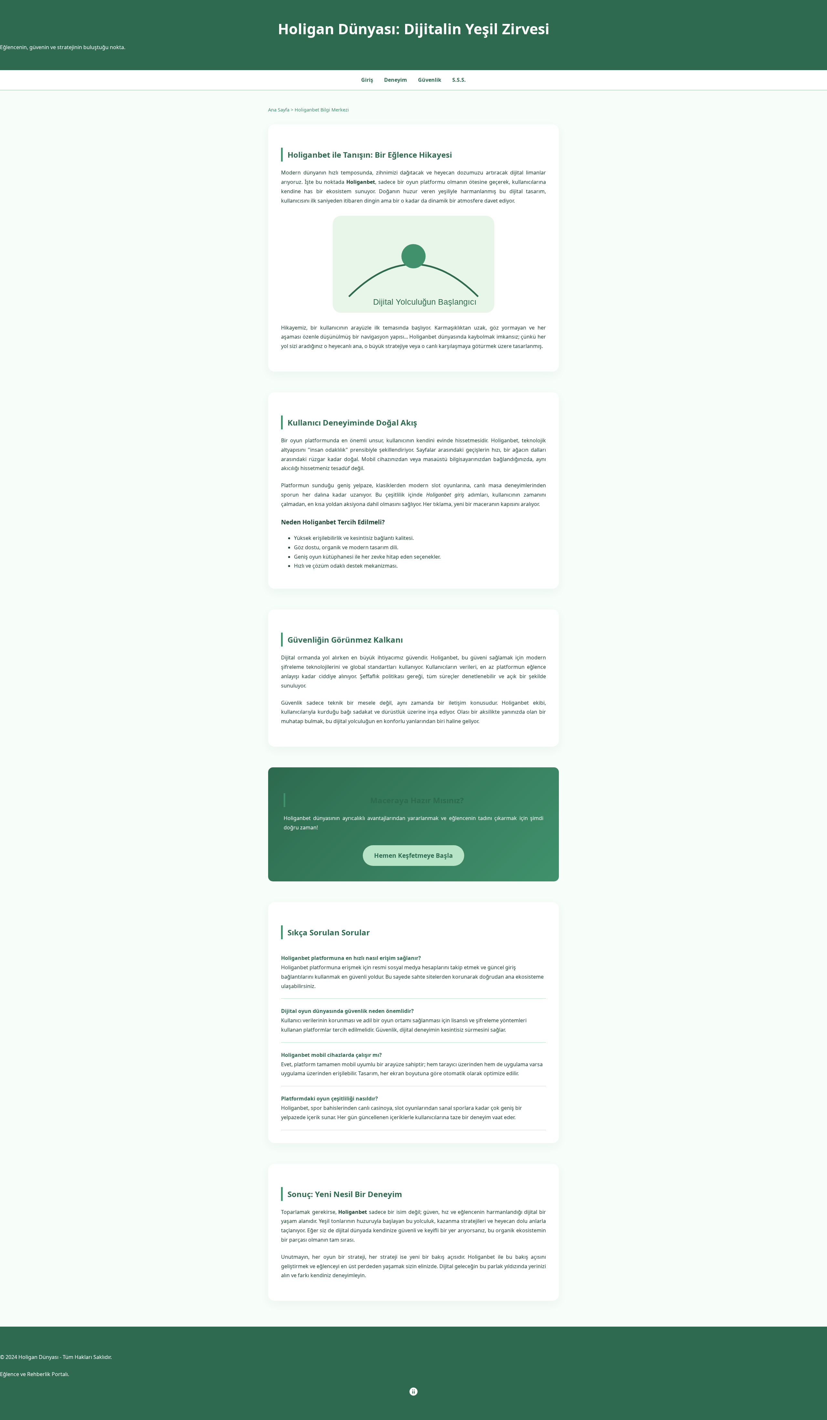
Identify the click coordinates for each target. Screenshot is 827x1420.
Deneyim (395, 79)
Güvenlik (429, 79)
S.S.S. (459, 79)
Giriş (367, 79)
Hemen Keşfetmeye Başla (413, 855)
